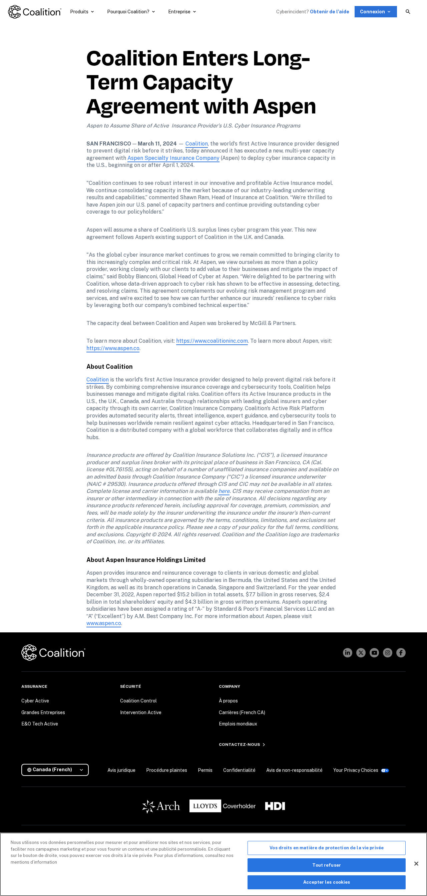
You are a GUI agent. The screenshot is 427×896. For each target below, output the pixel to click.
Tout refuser (326, 865)
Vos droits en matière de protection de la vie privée (327, 847)
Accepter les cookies (326, 882)
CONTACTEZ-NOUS (239, 744)
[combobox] (58, 770)
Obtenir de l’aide (329, 11)
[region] (213, 864)
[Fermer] (416, 863)
